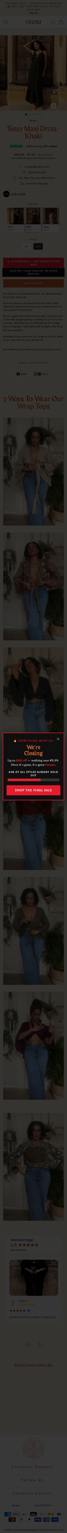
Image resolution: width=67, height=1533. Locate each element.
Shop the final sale (33, 790)
